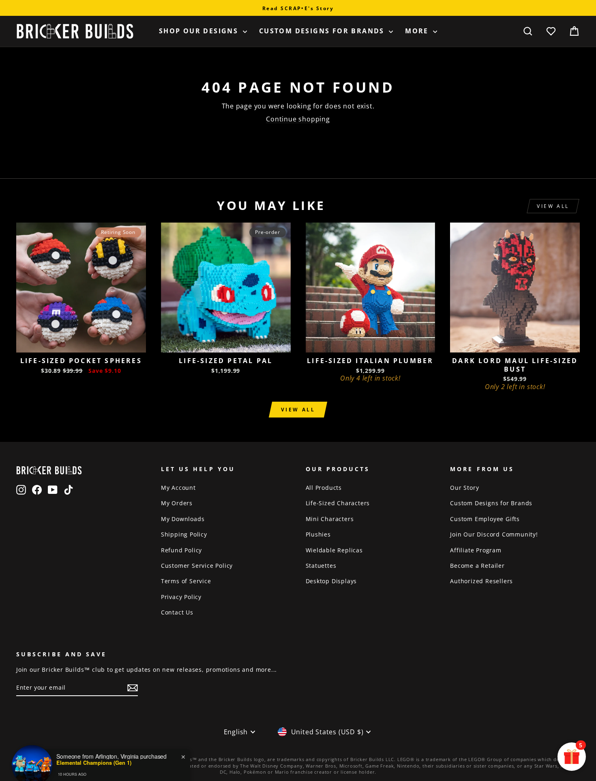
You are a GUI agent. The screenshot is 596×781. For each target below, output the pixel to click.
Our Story (464, 487)
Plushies (318, 534)
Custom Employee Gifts (485, 519)
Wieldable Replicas (334, 550)
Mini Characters (330, 519)
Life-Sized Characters (338, 503)
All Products (324, 487)
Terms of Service (186, 581)
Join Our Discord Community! (494, 534)
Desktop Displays (331, 581)
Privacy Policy (181, 597)
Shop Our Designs (200, 30)
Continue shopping (298, 119)
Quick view (81, 343)
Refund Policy (181, 550)
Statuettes (321, 565)
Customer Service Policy (197, 565)
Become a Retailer (477, 565)
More (418, 30)
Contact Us (177, 612)
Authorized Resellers (481, 581)
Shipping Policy (184, 534)
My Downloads (183, 519)
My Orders (177, 503)
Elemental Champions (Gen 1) (93, 749)
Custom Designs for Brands (323, 30)
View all (553, 206)
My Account (178, 487)
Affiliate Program (476, 550)
